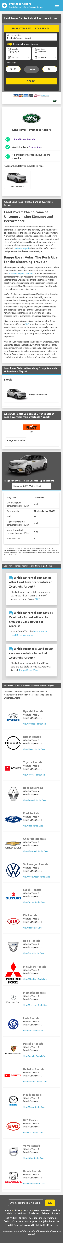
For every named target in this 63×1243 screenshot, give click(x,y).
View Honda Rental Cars (34, 1183)
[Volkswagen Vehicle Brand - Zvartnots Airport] (13, 870)
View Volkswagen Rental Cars (36, 877)
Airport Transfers (41, 1210)
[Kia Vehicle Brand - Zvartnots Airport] (13, 921)
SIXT (27, 324)
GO (50, 1202)
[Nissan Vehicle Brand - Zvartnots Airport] (13, 743)
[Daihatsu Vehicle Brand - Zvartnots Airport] (13, 1075)
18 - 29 (13, 69)
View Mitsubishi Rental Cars (35, 979)
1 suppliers (35, 147)
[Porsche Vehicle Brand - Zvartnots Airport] (13, 1049)
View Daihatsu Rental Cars (35, 1081)
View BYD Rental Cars (33, 1132)
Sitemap (56, 1213)
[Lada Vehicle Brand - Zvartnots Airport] (13, 1024)
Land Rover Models (24, 139)
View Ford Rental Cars (33, 826)
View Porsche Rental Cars (34, 1056)
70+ (50, 69)
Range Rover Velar (29, 670)
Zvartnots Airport (21, 248)
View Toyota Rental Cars (34, 775)
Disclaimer (34, 1213)
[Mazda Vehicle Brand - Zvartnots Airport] (13, 1101)
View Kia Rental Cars (32, 928)
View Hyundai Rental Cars (34, 724)
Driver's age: (11, 62)
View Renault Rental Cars (34, 800)
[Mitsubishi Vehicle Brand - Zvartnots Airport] (13, 973)
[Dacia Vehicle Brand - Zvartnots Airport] (13, 947)
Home (8, 1210)
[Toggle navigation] (56, 5)
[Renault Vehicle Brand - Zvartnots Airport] (13, 794)
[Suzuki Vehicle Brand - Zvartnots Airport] (13, 895)
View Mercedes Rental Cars (35, 1005)
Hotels (9, 1213)
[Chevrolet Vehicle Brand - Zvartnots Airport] (13, 845)
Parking (56, 1210)
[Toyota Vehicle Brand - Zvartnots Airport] (13, 768)
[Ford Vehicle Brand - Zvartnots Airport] (13, 819)
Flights (16, 1210)
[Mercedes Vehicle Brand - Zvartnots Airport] (13, 999)
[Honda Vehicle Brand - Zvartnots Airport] (13, 1177)
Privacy (45, 1213)
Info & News (20, 1213)
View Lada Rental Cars (33, 1030)
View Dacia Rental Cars (33, 953)
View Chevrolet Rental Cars (35, 851)
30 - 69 (31, 69)
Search (31, 81)
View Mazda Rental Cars (34, 1107)
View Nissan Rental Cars (34, 749)
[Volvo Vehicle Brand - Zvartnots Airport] (13, 1152)
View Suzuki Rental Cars (34, 902)
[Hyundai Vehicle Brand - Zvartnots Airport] (13, 717)
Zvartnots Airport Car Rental (21, 274)
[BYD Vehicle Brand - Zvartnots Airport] (13, 1126)
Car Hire (27, 1210)
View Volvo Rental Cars (33, 1158)
